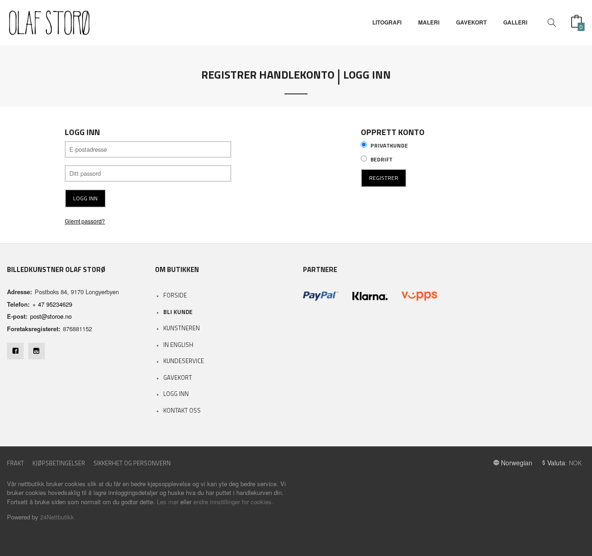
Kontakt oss (182, 410)
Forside (175, 295)
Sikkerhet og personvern (132, 463)
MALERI (428, 22)
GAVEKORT (471, 22)
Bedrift (381, 159)
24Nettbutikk (57, 517)
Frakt (15, 463)
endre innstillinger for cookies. (233, 501)
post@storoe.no (51, 316)
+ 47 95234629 (52, 304)
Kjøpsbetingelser (58, 463)
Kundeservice (183, 360)
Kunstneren (181, 328)
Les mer (168, 501)
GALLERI (515, 22)
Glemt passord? (85, 221)
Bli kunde (177, 311)
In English (178, 344)
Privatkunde (389, 146)
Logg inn (176, 393)
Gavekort (177, 377)
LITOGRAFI (386, 22)
